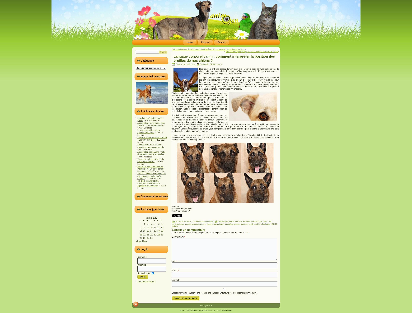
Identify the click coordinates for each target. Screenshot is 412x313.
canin (265, 221)
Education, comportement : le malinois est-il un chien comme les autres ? (150, 168)
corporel (209, 224)
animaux (238, 221)
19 (158, 231)
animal (231, 221)
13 (162, 227)
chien (270, 221)
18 (155, 231)
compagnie (189, 224)
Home (190, 42)
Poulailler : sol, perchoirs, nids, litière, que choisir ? (150, 160)
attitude (254, 221)
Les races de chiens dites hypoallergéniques (148, 131)
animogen (246, 221)
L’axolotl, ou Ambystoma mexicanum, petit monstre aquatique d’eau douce (148, 183)
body (260, 221)
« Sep (138, 241)
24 (151, 234)
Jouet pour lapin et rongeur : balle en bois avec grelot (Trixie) (252, 52)
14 (141, 231)
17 (151, 231)
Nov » (144, 241)
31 (151, 238)
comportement (200, 224)
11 (155, 227)
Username (142, 257)
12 (158, 227)
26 (158, 234)
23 (148, 234)
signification (265, 224)
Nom (174, 261)
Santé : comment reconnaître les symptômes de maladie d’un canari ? (151, 176)
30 (148, 238)
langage (237, 224)
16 (148, 231)
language (244, 224)
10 (151, 227)
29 (144, 238)
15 (144, 231)
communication (178, 224)
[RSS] (135, 304)
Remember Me (143, 273)
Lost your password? (146, 281)
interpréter (229, 224)
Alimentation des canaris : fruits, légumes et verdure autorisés (151, 153)
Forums (205, 42)
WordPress (194, 310)
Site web (175, 280)
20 (162, 231)
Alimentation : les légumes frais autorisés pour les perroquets (151, 124)
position (257, 224)
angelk (205, 64)
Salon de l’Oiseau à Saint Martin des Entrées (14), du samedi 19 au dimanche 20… (208, 49)
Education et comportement (202, 221)
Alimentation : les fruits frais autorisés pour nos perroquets (150, 146)
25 (155, 234)
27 (162, 234)
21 (141, 234)
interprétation (219, 224)
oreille (251, 224)
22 (144, 234)
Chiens (188, 221)
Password (141, 265)
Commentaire (178, 237)
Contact (221, 42)
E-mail (175, 271)
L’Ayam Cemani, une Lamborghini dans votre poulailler (152, 138)
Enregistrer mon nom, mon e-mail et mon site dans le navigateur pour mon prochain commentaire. (214, 293)
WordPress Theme (208, 310)
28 (141, 238)
